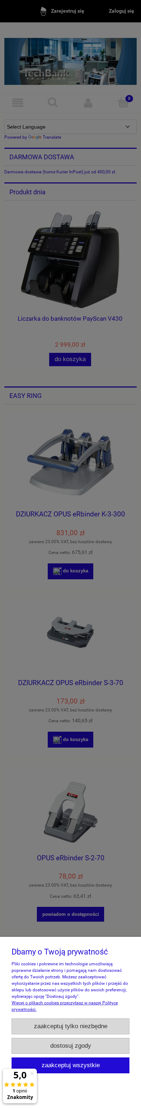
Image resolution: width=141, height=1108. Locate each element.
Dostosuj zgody (70, 1045)
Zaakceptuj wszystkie (71, 1065)
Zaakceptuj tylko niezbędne (70, 1026)
